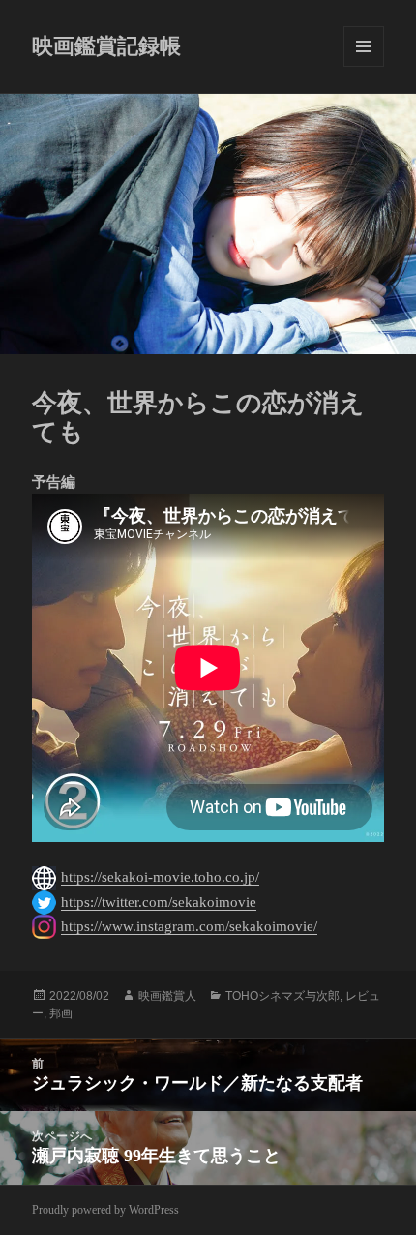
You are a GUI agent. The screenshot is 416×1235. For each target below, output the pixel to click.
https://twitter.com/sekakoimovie (158, 902)
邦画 (61, 1013)
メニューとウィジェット (363, 46)
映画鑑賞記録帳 (106, 46)
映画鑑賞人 (167, 996)
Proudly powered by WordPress (105, 1210)
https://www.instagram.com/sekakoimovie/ (189, 926)
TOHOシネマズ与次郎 (282, 996)
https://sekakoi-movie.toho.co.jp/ (160, 877)
